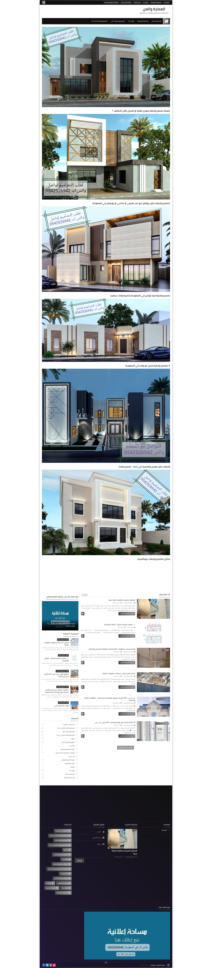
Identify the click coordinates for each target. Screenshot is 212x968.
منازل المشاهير (58, 763)
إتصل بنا (145, 2)
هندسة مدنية (156, 21)
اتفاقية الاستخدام (126, 2)
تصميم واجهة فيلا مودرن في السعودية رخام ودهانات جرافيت (140, 295)
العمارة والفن (144, 965)
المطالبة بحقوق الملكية (111, 2)
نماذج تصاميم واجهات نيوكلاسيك (153, 559)
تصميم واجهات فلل (58, 731)
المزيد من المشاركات (125, 747)
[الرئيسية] (166, 21)
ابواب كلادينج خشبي (61, 705)
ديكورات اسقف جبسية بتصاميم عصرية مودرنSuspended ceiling (57, 691)
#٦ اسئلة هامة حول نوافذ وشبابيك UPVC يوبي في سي (115, 722)
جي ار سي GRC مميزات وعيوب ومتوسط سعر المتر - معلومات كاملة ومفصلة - (109, 699)
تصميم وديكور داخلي (118, 21)
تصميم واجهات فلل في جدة (58, 735)
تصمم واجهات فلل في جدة (58, 728)
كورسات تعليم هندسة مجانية (58, 752)
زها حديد (58, 745)
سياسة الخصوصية (156, 2)
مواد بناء (131, 21)
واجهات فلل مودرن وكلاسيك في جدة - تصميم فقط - (144, 466)
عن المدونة (137, 2)
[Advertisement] (106, 577)
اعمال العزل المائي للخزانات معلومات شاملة (119, 673)
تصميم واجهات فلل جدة (99, 21)
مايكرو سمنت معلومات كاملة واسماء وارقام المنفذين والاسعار (112, 649)
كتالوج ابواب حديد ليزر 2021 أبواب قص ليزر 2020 (56, 675)
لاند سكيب (58, 756)
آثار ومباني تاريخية (58, 724)
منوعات (58, 766)
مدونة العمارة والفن (127, 613)
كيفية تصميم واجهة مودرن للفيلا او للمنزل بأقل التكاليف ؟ (141, 111)
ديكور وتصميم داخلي (58, 742)
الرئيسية (166, 2)
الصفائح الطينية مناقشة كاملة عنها (122, 600)
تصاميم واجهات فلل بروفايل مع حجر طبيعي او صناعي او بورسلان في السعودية (131, 203)
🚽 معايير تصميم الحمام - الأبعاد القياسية (119, 624)
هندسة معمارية (142, 21)
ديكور (58, 738)
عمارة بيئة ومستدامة (58, 749)
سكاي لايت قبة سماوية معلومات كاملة (56, 643)
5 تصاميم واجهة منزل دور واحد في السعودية (147, 365)
